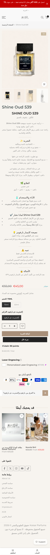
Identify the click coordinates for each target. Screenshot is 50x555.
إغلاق (47, 4)
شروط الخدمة (7, 502)
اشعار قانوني (7, 516)
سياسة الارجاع (7, 488)
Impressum (7, 507)
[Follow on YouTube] (22, 468)
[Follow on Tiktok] (28, 468)
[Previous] (4, 429)
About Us (6, 478)
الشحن (19, 293)
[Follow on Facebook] (4, 468)
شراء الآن (25, 339)
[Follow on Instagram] (16, 468)
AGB (4, 512)
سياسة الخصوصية (8, 497)
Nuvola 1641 (31, 447)
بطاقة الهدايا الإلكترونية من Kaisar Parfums (12, 448)
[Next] (46, 429)
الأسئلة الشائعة (7, 493)
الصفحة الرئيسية (7, 25)
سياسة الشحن (7, 483)
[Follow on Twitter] (10, 468)
